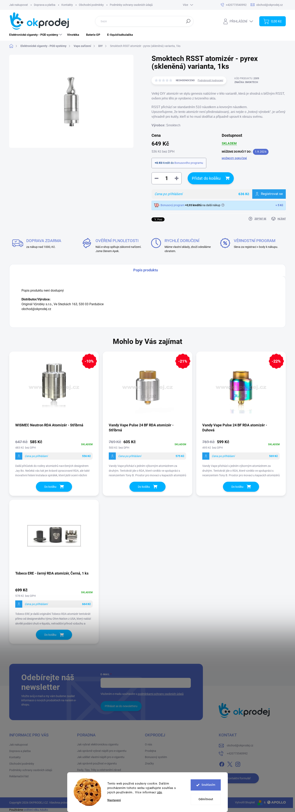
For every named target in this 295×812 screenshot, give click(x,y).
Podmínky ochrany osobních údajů (131, 4)
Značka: (246, 82)
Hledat (188, 21)
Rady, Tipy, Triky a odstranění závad (99, 769)
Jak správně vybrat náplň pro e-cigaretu (101, 750)
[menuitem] (36, 35)
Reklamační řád (18, 776)
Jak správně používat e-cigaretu (97, 763)
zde (159, 792)
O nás (148, 744)
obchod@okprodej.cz (240, 745)
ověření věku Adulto (36, 809)
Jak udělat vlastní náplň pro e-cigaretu (100, 757)
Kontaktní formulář (239, 778)
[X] (230, 763)
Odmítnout (205, 799)
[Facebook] (222, 763)
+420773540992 (237, 753)
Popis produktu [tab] (145, 270)
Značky (149, 763)
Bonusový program (172, 205)
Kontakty (67, 4)
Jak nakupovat (18, 4)
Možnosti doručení (234, 158)
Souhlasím (208, 785)
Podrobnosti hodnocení (210, 80)
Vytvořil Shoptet (245, 802)
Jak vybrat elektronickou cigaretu (97, 744)
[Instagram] (238, 763)
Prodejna (150, 750)
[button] (54, 457)
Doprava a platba (44, 4)
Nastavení (114, 800)
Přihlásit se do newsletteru (121, 706)
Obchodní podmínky (91, 4)
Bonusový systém (156, 757)
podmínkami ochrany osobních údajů (161, 693)
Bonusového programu (188, 162)
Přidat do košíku (206, 178)
